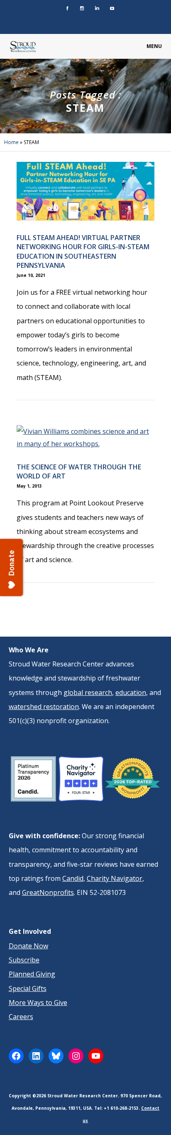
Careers (21, 1016)
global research (88, 692)
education (130, 692)
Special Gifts (27, 988)
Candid (72, 878)
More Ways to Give (38, 1002)
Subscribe (24, 959)
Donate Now (28, 945)
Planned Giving (32, 974)
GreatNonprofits (48, 892)
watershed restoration (44, 706)
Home (11, 142)
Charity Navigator (114, 878)
